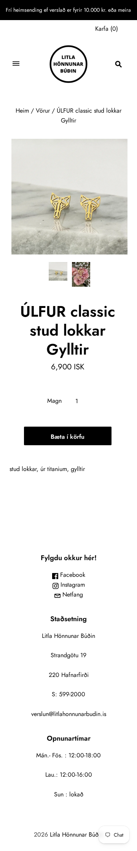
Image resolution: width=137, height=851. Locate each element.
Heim (22, 110)
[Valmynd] (16, 64)
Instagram (72, 584)
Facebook (71, 574)
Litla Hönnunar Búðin (76, 834)
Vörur (43, 110)
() (106, 28)
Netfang (72, 594)
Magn (54, 400)
